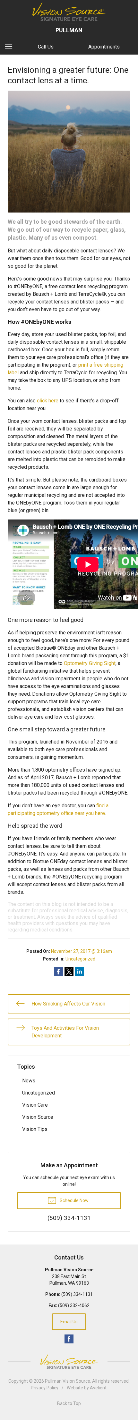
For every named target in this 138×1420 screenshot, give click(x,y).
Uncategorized (80, 958)
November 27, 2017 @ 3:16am (81, 951)
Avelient (98, 1387)
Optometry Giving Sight (90, 663)
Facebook (69, 1338)
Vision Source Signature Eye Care (69, 1361)
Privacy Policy (44, 1387)
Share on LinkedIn (79, 971)
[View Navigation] (11, 47)
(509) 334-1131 (77, 1294)
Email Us (69, 1321)
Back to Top (69, 1403)
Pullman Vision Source (67, 1381)
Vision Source (37, 1117)
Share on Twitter (69, 971)
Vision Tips (34, 1129)
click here (47, 401)
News (28, 1081)
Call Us (46, 47)
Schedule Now (74, 1200)
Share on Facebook (58, 971)
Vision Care (35, 1105)
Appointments (104, 47)
